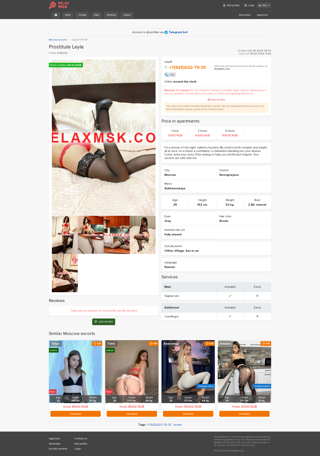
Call (172, 74)
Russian (169, 267)
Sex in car (192, 251)
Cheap (82, 14)
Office (168, 251)
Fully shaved (172, 234)
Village (179, 251)
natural (261, 205)
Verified (111, 14)
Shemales (245, 14)
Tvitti (111, 344)
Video (127, 14)
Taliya (55, 344)
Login (251, 5)
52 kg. (230, 205)
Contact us (80, 438)
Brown (223, 221)
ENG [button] (264, 5)
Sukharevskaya (174, 188)
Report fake (218, 99)
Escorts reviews (58, 448)
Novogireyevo (229, 175)
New (68, 14)
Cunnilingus (171, 316)
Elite (96, 14)
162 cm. (202, 205)
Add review (106, 321)
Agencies (262, 14)
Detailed (75, 414)
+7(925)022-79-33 (187, 67)
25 (175, 205)
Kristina (225, 344)
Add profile (233, 5)
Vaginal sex (171, 296)
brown (178, 425)
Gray (167, 221)
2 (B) (251, 205)
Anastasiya (171, 344)
